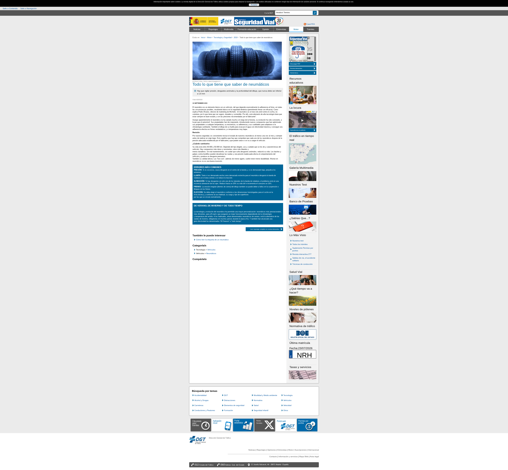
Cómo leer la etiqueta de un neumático (212, 240)
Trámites (310, 29)
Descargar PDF (295, 64)
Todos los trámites (300, 244)
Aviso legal (314, 456)
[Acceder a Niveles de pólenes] (302, 317)
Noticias (196, 29)
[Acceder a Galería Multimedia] (302, 176)
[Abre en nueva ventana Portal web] (286, 425)
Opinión (265, 29)
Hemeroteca (294, 73)
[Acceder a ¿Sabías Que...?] (302, 226)
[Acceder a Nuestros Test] (302, 193)
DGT (226, 395)
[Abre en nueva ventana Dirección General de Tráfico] (226, 21)
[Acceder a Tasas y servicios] (302, 375)
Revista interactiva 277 (301, 254)
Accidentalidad (200, 395)
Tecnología (287, 395)
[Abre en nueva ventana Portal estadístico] (243, 425)
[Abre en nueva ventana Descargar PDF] (298, 49)
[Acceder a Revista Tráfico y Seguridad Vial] (259, 21)
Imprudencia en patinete (297, 130)
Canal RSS (310, 24)
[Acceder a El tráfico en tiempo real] (302, 153)
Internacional (313, 450)
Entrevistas (281, 29)
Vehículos (211, 250)
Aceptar (254, 5)
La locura (302, 120)
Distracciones (229, 400)
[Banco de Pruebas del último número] (302, 209)
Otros (285, 410)
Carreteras (198, 405)
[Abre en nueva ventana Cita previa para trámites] (200, 425)
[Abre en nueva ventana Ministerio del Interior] (203, 21)
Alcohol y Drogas (201, 400)
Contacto (273, 456)
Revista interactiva (296, 68)
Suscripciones (300, 450)
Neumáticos (211, 253)
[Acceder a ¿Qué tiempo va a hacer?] (302, 301)
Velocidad (287, 405)
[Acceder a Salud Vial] (302, 280)
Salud (256, 405)
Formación (228, 410)
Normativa (258, 400)
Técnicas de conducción (302, 264)
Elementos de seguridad (234, 405)
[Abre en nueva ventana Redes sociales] (264, 425)
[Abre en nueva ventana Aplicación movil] (222, 425)
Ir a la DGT (269, 13)
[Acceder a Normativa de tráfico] (302, 334)
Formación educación (247, 29)
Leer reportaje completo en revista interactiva (264, 229)
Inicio (203, 37)
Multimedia (228, 29)
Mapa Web (303, 456)
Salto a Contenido (10, 8)
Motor (296, 29)
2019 (235, 37)
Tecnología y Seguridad (223, 37)
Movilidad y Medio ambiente (265, 395)
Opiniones (271, 450)
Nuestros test (297, 241)
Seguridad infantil (261, 410)
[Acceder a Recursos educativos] (302, 95)
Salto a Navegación (28, 8)
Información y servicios (288, 456)
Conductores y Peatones (204, 410)
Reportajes (213, 29)
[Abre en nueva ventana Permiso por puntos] (307, 425)
